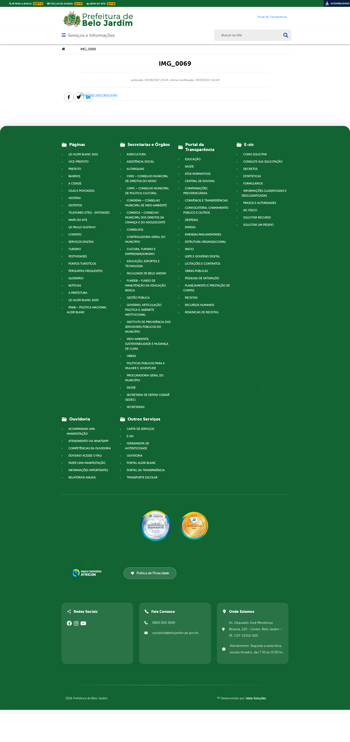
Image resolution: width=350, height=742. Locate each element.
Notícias (74, 285)
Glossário (75, 278)
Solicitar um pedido (258, 224)
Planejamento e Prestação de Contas (206, 288)
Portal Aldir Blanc (141, 462)
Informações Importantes (88, 470)
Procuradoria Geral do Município (144, 378)
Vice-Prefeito (78, 161)
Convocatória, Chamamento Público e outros (205, 210)
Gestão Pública (138, 297)
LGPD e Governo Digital (202, 256)
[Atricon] (87, 573)
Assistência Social (140, 161)
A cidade (74, 183)
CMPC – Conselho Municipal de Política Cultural (147, 191)
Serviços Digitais (81, 241)
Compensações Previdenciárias (195, 191)
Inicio (189, 249)
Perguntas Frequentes (85, 271)
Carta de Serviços (140, 428)
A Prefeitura (77, 292)
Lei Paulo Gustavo (81, 227)
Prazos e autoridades (259, 202)
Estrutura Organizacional (205, 241)
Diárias (190, 227)
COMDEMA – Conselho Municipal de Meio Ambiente (146, 203)
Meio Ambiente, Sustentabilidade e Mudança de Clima (146, 343)
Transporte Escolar (142, 477)
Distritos (75, 205)
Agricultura (136, 154)
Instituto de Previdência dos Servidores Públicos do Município (148, 326)
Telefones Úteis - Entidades (89, 212)
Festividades (77, 256)
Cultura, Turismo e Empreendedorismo (140, 251)
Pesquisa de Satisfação (202, 278)
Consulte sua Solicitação (262, 161)
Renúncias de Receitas (201, 312)
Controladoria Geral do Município (145, 239)
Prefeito (74, 168)
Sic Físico (250, 210)
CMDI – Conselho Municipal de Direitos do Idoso (146, 179)
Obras (131, 356)
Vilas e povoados (81, 190)
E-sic (130, 436)
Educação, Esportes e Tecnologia (142, 264)
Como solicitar (255, 154)
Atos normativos (197, 173)
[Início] (63, 49)
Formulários (253, 183)
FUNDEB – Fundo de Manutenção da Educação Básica (145, 285)
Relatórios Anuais (82, 477)
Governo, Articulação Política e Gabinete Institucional (143, 309)
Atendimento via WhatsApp (88, 441)
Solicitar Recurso (257, 217)
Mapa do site (77, 219)
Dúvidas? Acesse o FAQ (84, 455)
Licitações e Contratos (202, 263)
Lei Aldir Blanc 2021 (83, 154)
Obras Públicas (196, 271)
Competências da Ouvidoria (89, 448)
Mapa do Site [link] (102, 3)
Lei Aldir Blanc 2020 (83, 300)
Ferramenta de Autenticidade (137, 446)
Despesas (191, 219)
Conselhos (135, 229)
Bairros (74, 176)
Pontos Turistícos (82, 263)
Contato (74, 234)
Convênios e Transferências (206, 200)
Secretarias (135, 407)
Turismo (74, 249)
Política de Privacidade (153, 573)
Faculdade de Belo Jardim (146, 273)
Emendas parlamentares (203, 234)
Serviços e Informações (91, 35)
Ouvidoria (134, 455)
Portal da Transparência (146, 470)
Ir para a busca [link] (27, 3)
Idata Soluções (256, 698)
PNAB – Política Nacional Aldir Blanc (87, 310)
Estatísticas (252, 176)
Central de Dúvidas (199, 181)
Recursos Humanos (199, 305)
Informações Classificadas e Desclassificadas (264, 193)
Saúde (131, 387)
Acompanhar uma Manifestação (81, 431)
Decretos (250, 168)
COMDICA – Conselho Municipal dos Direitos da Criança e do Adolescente (145, 217)
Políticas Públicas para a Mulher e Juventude (145, 366)
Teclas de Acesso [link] (66, 3)
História (74, 198)
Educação (193, 159)
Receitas (191, 297)
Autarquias (135, 168)
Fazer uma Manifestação (86, 462)
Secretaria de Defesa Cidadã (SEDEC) (147, 397)
